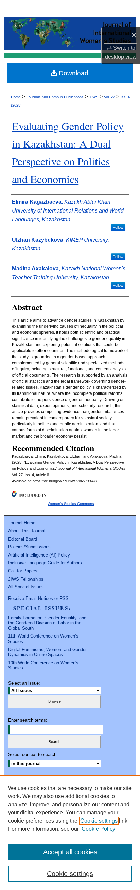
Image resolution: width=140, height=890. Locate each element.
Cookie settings (99, 821)
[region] (70, 832)
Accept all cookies (70, 852)
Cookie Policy (98, 829)
